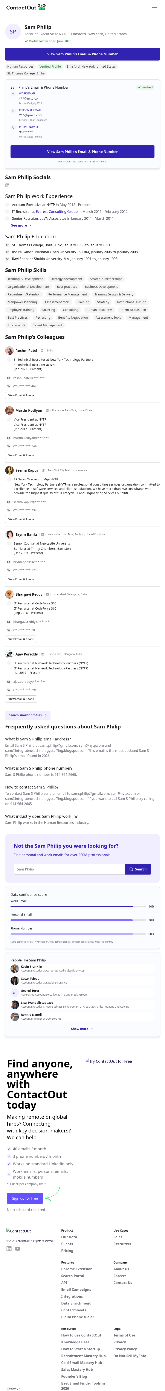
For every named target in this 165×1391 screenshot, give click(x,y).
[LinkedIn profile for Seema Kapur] (43, 470)
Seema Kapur (26, 470)
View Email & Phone (21, 395)
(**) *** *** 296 (25, 690)
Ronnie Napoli (31, 1014)
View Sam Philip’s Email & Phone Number (82, 151)
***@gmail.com (30, 115)
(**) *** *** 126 (25, 570)
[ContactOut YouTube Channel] (17, 1315)
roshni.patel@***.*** (29, 378)
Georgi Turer (30, 990)
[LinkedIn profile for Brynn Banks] (42, 534)
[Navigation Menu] (154, 7)
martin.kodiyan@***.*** (31, 438)
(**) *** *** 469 (25, 386)
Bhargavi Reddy (29, 594)
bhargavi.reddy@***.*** (31, 622)
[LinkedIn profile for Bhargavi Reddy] (47, 594)
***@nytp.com (29, 98)
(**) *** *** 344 (25, 446)
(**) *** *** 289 (25, 630)
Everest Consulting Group (57, 211)
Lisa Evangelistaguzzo (37, 1002)
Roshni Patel (26, 350)
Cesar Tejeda (30, 978)
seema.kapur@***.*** (29, 502)
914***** (26, 132)
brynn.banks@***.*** (29, 562)
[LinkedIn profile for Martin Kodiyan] (47, 410)
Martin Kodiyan (28, 410)
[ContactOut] (27, 7)
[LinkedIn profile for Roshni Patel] (42, 350)
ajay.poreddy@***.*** (29, 682)
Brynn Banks (26, 534)
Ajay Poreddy (26, 654)
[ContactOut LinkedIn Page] (9, 1315)
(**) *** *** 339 (25, 510)
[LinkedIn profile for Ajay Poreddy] (42, 654)
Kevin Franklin (31, 966)
